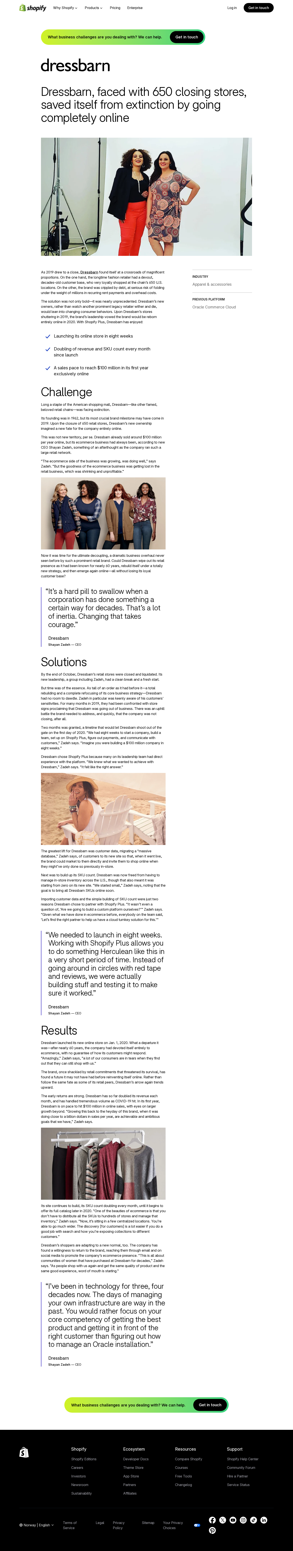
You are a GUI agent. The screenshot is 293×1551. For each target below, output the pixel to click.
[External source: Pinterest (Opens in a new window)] (212, 1530)
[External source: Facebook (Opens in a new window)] (212, 1520)
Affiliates (130, 1493)
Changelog (183, 1485)
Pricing (115, 8)
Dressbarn (89, 272)
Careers (77, 1467)
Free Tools (183, 1476)
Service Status (238, 1485)
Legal (100, 1523)
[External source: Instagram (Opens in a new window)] (243, 1520)
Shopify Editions (84, 1459)
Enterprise (135, 8)
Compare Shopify (188, 1459)
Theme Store (133, 1467)
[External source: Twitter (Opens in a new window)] (222, 1520)
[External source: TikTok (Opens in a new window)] (253, 1520)
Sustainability (81, 1493)
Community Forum (241, 1467)
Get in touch (258, 8)
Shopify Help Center (242, 1459)
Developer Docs (136, 1459)
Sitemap (148, 1523)
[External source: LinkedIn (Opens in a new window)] (263, 1520)
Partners (129, 1485)
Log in (232, 8)
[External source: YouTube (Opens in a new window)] (233, 1520)
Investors (78, 1476)
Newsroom (79, 1485)
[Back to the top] (24, 1452)
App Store (131, 1476)
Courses (181, 1467)
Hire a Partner (237, 1476)
